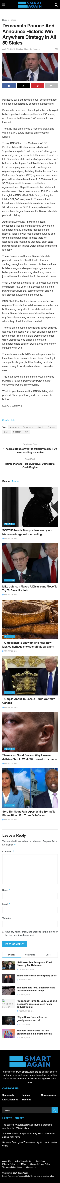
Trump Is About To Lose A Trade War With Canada (28, 701)
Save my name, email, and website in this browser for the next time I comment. (31, 933)
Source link (8, 420)
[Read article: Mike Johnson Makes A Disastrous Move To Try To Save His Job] (30, 563)
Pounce (51, 427)
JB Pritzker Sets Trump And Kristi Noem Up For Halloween (34, 964)
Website (6, 917)
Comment (8, 851)
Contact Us (31, 1167)
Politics (13, 19)
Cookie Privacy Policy (40, 1164)
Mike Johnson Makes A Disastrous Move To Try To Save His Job (30, 588)
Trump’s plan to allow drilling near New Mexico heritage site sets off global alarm (28, 644)
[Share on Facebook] (9, 85)
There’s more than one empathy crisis (37, 975)
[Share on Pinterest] (37, 85)
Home (4, 19)
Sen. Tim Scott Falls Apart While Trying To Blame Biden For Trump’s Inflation (29, 813)
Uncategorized (48, 1094)
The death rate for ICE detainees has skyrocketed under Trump (36, 989)
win (26, 431)
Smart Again (23, 1172)
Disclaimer (40, 1160)
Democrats (28, 427)
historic (40, 427)
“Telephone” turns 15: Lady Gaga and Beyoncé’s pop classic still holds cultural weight (37, 1003)
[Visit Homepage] (30, 5)
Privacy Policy (8, 1164)
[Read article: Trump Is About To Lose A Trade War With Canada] (30, 675)
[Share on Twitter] (23, 85)
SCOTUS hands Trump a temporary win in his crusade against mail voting (28, 532)
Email (6, 903)
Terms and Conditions (12, 1167)
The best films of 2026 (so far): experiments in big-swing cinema (34, 1032)
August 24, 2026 (11, 538)
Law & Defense (10, 1099)
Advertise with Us (23, 1160)
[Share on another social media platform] (51, 85)
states (7, 431)
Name (6, 890)
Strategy (17, 431)
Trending (26, 1099)
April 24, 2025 (8, 48)
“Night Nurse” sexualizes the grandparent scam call (32, 1019)
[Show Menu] (3, 4)
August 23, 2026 (11, 707)
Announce (14, 427)
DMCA (23, 1164)
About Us (6, 1160)
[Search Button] (56, 4)
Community (8, 1094)
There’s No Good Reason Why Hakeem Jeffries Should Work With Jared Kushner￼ (29, 757)
